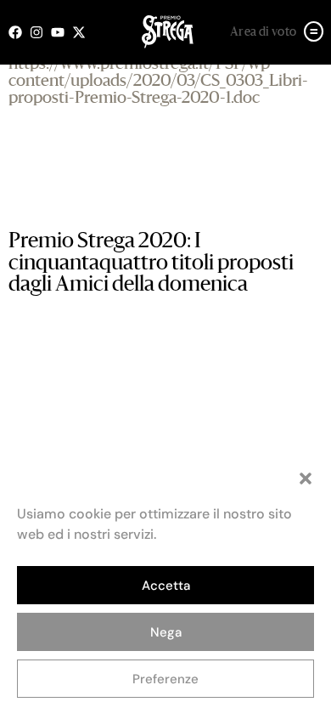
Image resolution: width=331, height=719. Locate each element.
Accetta (166, 585)
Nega (166, 632)
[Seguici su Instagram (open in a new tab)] (40, 32)
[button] (305, 478)
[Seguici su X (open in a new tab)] (82, 32)
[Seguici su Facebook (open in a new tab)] (19, 32)
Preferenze (165, 679)
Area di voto (263, 32)
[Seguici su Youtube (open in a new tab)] (61, 32)
